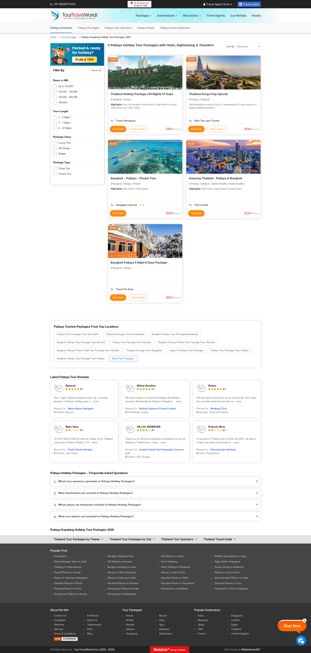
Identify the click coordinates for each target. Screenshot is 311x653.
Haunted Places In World (68, 583)
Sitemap (58, 629)
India (200, 615)
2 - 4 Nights (64, 117)
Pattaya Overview (61, 27)
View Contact (138, 129)
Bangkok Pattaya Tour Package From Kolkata (81, 358)
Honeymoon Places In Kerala (70, 594)
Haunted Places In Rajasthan (177, 583)
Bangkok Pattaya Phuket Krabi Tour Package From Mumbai (88, 350)
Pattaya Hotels (146, 27)
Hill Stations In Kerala (119, 561)
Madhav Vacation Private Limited (157, 408)
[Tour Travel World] (74, 15)
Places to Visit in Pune (227, 572)
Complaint (59, 620)
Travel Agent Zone (218, 4)
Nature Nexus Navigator (81, 408)
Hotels (256, 15)
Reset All (96, 70)
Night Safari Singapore (227, 561)
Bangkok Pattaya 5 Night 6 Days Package (139, 262)
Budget (62, 153)
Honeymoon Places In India (123, 588)
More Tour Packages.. (123, 358)
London (235, 620)
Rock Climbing (169, 561)
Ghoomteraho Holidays (223, 449)
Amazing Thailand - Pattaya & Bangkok (215, 178)
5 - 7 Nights (64, 122)
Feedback (92, 615)
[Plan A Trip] (77, 54)
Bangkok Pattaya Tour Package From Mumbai (81, 342)
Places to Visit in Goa (173, 572)
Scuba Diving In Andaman (229, 567)
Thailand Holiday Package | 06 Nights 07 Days (142, 94)
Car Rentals (238, 15)
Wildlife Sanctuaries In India (230, 556)
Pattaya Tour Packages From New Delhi (77, 334)
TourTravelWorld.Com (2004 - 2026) (94, 649)
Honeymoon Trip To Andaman (231, 588)
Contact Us (60, 615)
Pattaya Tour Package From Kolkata (230, 350)
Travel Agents (215, 15)
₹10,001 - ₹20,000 (67, 91)
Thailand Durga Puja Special (208, 94)
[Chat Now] (301, 640)
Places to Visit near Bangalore (71, 577)
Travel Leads (251, 4)
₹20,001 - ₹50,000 (67, 97)
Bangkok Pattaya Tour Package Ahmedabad (175, 334)
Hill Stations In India (172, 556)
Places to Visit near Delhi (121, 577)
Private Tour (64, 173)
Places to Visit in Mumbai (121, 572)
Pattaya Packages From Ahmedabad (125, 334)
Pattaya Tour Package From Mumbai (131, 342)
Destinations (166, 15)
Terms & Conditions (65, 633)
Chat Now (292, 626)
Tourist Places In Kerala (67, 572)
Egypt (234, 624)
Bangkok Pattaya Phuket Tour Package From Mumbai (186, 342)
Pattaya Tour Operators (118, 27)
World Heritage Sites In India (70, 561)
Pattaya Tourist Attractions (175, 27)
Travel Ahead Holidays (80, 449)
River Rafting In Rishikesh (175, 567)
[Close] (305, 620)
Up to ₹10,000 (65, 86)
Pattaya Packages (88, 27)
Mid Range (64, 148)
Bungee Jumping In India (121, 567)
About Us (92, 620)
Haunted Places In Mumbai (122, 583)
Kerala (129, 615)
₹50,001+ (63, 102)
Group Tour (64, 168)
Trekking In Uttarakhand (67, 567)
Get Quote (118, 129)
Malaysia (164, 629)
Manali (163, 615)
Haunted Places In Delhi (174, 577)
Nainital (130, 624)
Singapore (132, 633)
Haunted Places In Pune (67, 588)
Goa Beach (60, 556)
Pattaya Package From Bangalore (144, 350)
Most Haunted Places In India (231, 577)
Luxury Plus (64, 143)
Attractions (190, 15)
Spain (201, 624)
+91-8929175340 (64, 4)
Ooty (161, 620)
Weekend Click (218, 408)
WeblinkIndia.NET (251, 649)
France (202, 633)
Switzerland (165, 633)
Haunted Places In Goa (228, 583)
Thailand (236, 629)
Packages (142, 15)
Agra (161, 624)
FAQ (89, 629)
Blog (89, 633)
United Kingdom (240, 633)
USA (200, 629)
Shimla (130, 620)
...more (94, 401)
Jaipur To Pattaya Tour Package (186, 350)
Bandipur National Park (120, 556)
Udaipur (130, 629)
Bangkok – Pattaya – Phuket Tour (133, 178)
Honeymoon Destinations (121, 594)
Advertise (59, 624)
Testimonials (94, 624)
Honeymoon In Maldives (174, 588)
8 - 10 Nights (65, 128)
